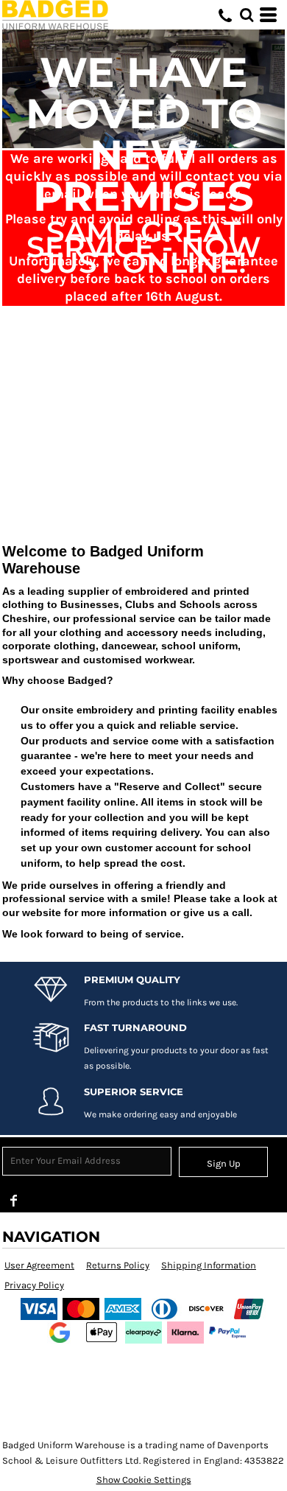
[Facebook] (14, 1200)
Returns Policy (117, 1265)
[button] (246, 14)
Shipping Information (208, 1265)
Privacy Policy (34, 1285)
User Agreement (39, 1265)
